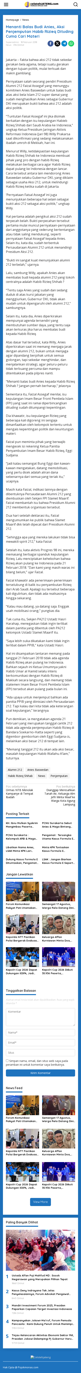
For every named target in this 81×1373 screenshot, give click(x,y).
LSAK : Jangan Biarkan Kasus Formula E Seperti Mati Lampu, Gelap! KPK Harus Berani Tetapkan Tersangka (58, 861)
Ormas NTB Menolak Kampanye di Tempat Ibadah (19, 792)
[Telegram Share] (64, 44)
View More (40, 1202)
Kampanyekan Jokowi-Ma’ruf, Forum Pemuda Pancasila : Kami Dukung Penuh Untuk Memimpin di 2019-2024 (43, 1322)
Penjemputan (59, 776)
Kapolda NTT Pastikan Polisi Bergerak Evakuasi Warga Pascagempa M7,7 (22, 938)
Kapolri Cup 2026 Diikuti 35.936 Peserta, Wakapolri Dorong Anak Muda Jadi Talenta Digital (57, 971)
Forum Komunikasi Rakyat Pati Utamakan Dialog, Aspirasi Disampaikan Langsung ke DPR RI (21, 905)
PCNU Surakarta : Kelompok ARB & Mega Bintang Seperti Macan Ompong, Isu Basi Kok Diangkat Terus (21, 836)
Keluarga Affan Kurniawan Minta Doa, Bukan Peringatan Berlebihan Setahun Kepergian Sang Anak (56, 938)
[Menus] (6, 4)
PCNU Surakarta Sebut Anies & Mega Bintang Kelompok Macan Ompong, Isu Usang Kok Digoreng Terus (57, 824)
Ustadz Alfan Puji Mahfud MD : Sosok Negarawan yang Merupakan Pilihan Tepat (40, 1277)
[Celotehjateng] (41, 4)
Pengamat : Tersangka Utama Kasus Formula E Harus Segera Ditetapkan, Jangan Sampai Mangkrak (57, 836)
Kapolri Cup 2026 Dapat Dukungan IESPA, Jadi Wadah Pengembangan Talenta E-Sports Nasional (21, 971)
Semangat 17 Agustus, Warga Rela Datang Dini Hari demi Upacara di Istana (58, 905)
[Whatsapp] (71, 44)
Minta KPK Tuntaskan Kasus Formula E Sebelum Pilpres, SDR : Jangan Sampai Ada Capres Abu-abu (56, 849)
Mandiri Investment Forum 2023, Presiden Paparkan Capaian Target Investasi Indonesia (42, 1307)
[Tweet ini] (57, 44)
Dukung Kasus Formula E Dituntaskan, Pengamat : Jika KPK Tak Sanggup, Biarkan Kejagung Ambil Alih (22, 861)
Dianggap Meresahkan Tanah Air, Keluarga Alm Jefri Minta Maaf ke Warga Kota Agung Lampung (59, 795)
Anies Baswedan (37, 770)
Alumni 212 (15, 770)
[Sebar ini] (50, 44)
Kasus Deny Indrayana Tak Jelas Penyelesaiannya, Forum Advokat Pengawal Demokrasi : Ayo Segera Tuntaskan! (40, 1292)
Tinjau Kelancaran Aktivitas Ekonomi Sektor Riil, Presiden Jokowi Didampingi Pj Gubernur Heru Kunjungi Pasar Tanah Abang (43, 1337)
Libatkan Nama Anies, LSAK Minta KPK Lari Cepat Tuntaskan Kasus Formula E (21, 849)
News (8, 45)
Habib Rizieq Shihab (20, 776)
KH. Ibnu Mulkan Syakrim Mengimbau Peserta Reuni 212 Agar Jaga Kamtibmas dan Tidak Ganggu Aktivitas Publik (22, 824)
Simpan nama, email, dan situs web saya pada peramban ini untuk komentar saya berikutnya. (37, 1062)
